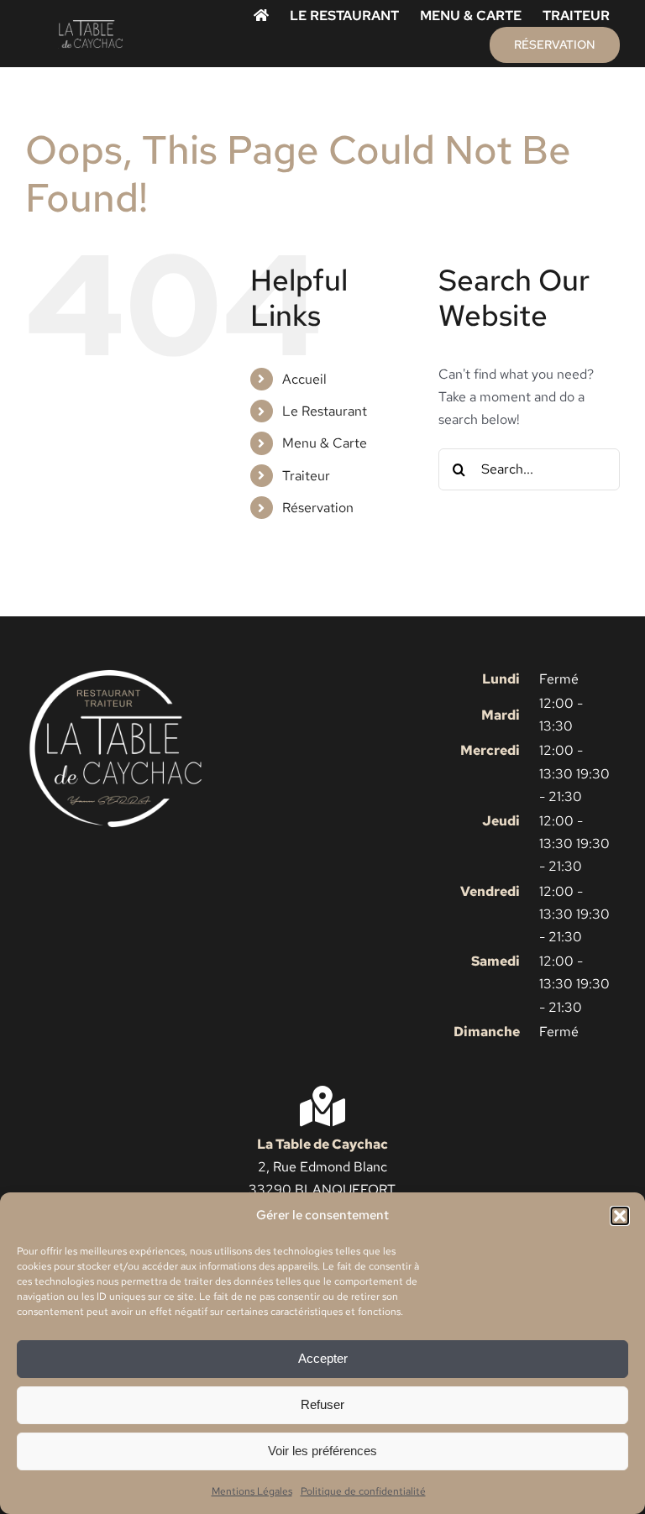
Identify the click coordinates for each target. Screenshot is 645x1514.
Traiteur (306, 476)
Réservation (318, 507)
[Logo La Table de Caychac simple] (90, 25)
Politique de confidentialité (363, 1491)
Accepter (323, 1358)
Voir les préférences (322, 1450)
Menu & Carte (324, 443)
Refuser (322, 1404)
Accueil (304, 379)
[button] (619, 1216)
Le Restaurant (324, 411)
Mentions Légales (252, 1491)
